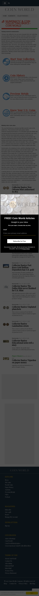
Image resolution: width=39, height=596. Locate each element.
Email (5, 229)
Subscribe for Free (19, 241)
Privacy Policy (26, 249)
